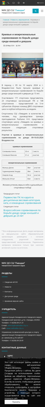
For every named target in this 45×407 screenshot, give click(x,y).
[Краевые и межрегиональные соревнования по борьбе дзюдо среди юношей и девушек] (22, 65)
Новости (8, 287)
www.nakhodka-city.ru (15, 328)
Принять (16, 402)
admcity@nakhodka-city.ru (18, 325)
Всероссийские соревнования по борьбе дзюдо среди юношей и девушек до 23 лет (22, 213)
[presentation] (3, 65)
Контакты (8, 291)
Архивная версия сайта (14, 301)
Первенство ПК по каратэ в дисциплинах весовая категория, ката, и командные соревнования (22, 200)
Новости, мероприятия (20, 20)
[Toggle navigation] (42, 11)
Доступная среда (11, 296)
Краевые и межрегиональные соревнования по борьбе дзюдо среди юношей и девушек (20, 38)
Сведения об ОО (11, 282)
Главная (6, 20)
